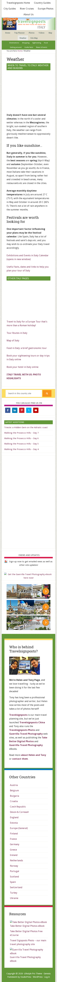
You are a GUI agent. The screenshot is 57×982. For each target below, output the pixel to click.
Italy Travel (28, 23)
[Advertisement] (28, 300)
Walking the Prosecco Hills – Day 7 (21, 433)
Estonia (14, 822)
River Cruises (27, 8)
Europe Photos (45, 8)
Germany (14, 844)
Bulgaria (14, 796)
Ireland (14, 855)
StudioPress (25, 977)
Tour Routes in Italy (17, 333)
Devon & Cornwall (19, 812)
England (14, 817)
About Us (28, 14)
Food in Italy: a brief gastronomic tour (27, 348)
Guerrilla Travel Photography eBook (25, 959)
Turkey (13, 892)
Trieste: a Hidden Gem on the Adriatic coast (26, 427)
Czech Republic (18, 806)
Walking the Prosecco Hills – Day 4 (21, 449)
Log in (47, 977)
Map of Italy (13, 340)
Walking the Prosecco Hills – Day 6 (21, 438)
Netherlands (16, 860)
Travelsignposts (18, 715)
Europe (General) (19, 828)
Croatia (14, 801)
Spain (13, 882)
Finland (14, 833)
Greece (13, 849)
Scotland (14, 876)
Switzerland (16, 887)
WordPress (38, 977)
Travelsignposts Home (18, 2)
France (13, 839)
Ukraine (14, 898)
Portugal (14, 871)
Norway (14, 865)
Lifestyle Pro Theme (33, 973)
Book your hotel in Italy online (22, 367)
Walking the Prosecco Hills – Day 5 (21, 443)
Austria (14, 785)
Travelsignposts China (32, 722)
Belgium (14, 790)
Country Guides (42, 2)
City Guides (10, 8)
